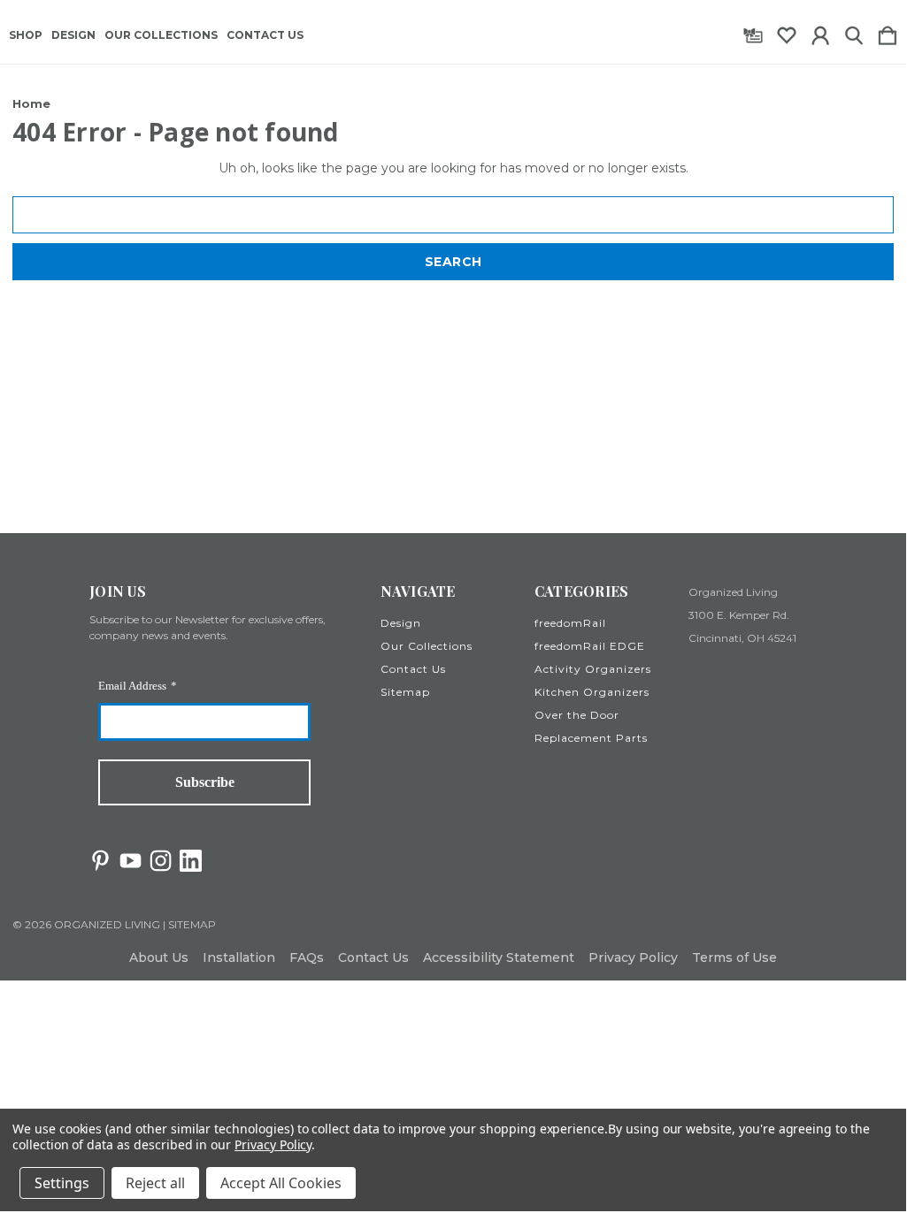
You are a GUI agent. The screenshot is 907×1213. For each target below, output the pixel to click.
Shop (25, 35)
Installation (239, 957)
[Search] (854, 32)
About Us (158, 957)
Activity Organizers (592, 668)
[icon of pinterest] (100, 861)
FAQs (306, 957)
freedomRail (570, 622)
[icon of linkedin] (191, 861)
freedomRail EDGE (589, 645)
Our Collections (161, 35)
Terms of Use (734, 957)
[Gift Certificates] (753, 32)
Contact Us (265, 35)
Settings (62, 1183)
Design (73, 35)
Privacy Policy (633, 957)
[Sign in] (820, 32)
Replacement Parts (591, 737)
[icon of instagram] (161, 861)
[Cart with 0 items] (887, 32)
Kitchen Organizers (592, 691)
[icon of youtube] (130, 861)
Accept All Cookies (281, 1183)
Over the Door (576, 714)
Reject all (155, 1183)
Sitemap (405, 691)
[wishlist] (786, 32)
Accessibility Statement (498, 957)
